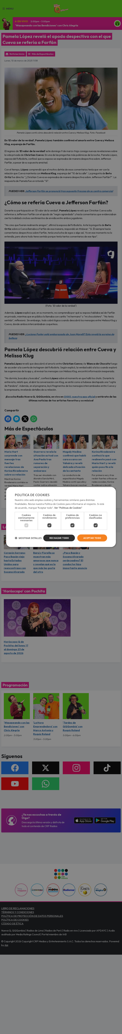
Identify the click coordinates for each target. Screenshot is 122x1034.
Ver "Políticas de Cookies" (68, 507)
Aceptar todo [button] (92, 537)
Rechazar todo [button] (59, 537)
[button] (28, 538)
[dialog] (61, 517)
